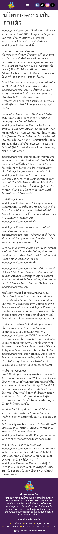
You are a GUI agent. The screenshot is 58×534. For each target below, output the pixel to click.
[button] (27, 5)
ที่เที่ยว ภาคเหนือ (29, 494)
